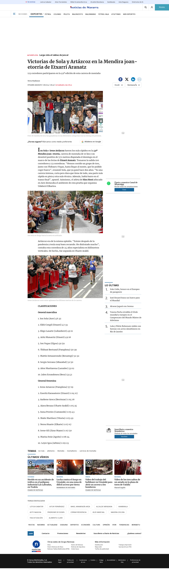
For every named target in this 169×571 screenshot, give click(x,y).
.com (31, 533)
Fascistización (36, 518)
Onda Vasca (75, 549)
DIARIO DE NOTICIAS (35, 490)
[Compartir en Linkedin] (133, 79)
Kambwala (123, 506)
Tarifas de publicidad (102, 549)
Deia (48, 545)
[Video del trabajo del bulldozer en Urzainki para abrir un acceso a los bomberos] (99, 467)
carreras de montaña (88, 451)
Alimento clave (56, 518)
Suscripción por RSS (125, 547)
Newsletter (81, 533)
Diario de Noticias (77, 545)
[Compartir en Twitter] (127, 79)
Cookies (92, 560)
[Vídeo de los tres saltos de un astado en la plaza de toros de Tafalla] (128, 467)
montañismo (72, 451)
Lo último (112, 285)
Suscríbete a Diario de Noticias (106, 533)
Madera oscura (118, 512)
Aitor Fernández (56, 506)
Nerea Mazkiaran (34, 81)
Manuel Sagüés (119, 488)
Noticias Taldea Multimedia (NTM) (58, 549)
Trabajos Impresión (125, 545)
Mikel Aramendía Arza (80, 506)
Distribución (99, 545)
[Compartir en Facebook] (120, 79)
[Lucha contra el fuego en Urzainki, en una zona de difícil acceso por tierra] (70, 467)
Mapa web (98, 547)
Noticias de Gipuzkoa (78, 547)
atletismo (51, 451)
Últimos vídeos (38, 457)
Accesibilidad (111, 560)
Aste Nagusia (35, 512)
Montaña (60, 451)
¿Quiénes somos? (134, 533)
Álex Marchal (99, 512)
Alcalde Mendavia (104, 506)
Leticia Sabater (36, 506)
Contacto (45, 533)
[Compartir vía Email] (139, 79)
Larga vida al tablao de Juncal (53, 55)
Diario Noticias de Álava (55, 547)
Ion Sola (41, 451)
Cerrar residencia (78, 512)
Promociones (62, 533)
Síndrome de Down (55, 512)
